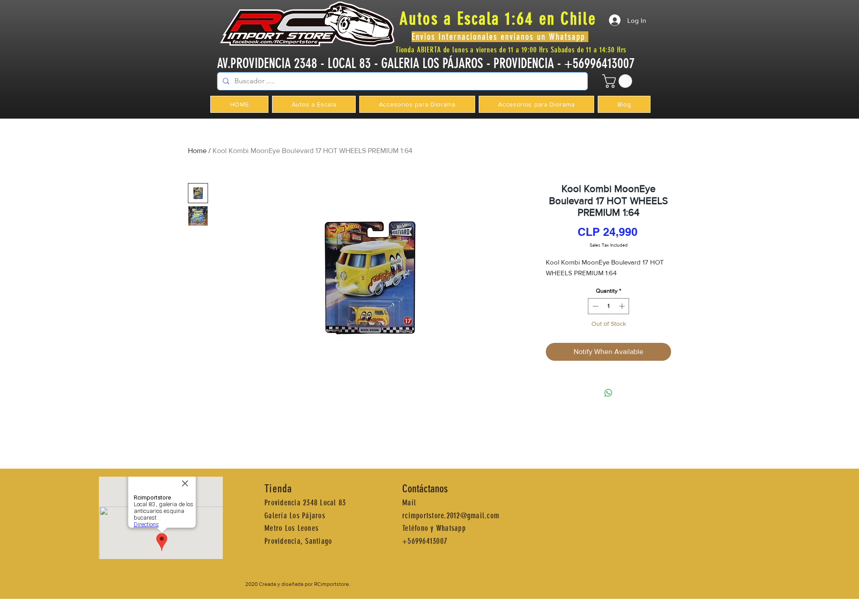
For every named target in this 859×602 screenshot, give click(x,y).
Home (197, 150)
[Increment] (622, 306)
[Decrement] (594, 306)
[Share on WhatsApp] (608, 393)
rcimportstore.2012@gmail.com (450, 516)
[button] (618, 81)
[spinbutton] (608, 306)
